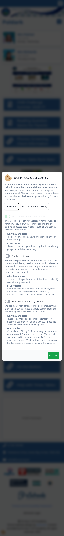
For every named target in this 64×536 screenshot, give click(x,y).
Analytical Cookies (22, 256)
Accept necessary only (34, 206)
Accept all (11, 206)
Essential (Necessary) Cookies (28, 216)
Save (55, 355)
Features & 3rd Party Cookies (28, 301)
